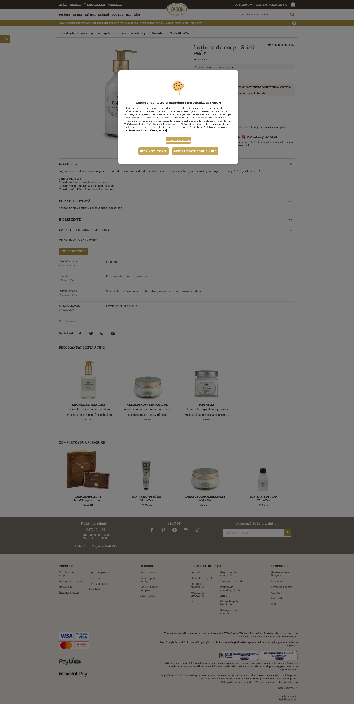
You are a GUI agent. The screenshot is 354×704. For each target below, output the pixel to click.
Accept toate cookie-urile (195, 151)
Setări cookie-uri (178, 140)
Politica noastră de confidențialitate (145, 130)
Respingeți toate (153, 151)
